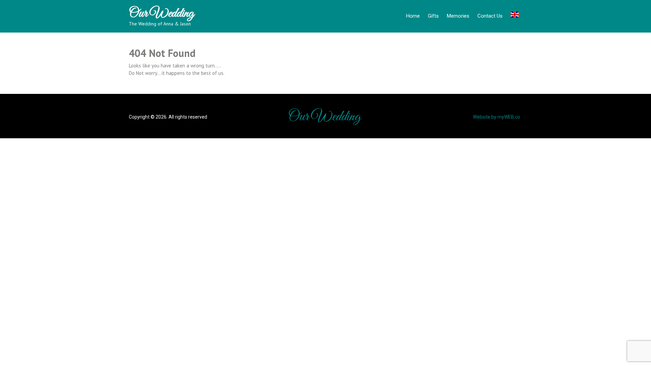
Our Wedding (161, 13)
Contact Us (489, 16)
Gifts (433, 16)
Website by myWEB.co (496, 117)
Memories (458, 16)
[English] (514, 15)
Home (413, 16)
